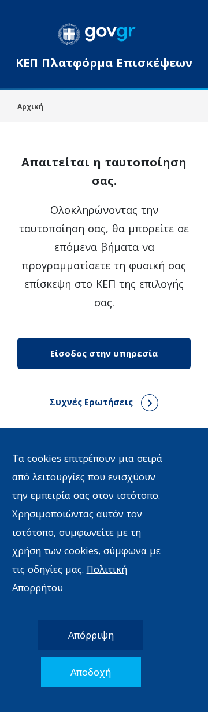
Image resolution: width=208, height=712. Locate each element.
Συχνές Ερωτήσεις (92, 401)
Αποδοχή (90, 671)
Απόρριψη (91, 634)
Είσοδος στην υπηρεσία (104, 353)
